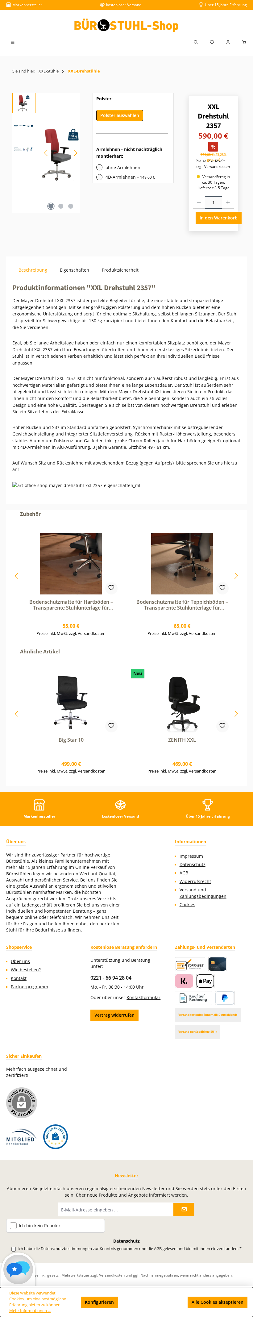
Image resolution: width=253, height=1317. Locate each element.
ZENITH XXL (182, 740)
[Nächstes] (75, 153)
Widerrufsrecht (195, 881)
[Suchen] (195, 42)
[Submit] (184, 1209)
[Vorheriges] (46, 153)
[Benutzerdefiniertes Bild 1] (21, 1136)
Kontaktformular (143, 997)
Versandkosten (112, 1275)
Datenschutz (192, 864)
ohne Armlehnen (123, 167)
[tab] (32, 270)
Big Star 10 (71, 740)
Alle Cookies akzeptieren (217, 1302)
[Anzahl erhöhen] (228, 202)
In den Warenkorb (219, 218)
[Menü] (12, 42)
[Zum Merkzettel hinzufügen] (111, 588)
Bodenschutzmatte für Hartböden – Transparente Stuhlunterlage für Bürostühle (71, 605)
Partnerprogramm (29, 987)
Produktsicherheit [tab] (120, 270)
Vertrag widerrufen (114, 1015)
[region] (46, 153)
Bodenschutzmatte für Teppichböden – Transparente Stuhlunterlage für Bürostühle (182, 605)
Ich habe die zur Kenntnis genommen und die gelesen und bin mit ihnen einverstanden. (130, 1248)
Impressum (191, 856)
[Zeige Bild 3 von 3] (70, 206)
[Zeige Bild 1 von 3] (50, 206)
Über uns (20, 961)
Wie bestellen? (26, 970)
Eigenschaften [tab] (74, 270)
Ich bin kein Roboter (39, 1225)
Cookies (187, 904)
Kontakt (19, 978)
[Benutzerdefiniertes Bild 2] (55, 1136)
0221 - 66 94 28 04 (110, 977)
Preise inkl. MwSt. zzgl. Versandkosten (213, 163)
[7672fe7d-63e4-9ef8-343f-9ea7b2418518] (61, 153)
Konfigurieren (99, 1302)
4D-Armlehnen (130, 177)
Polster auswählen (119, 115)
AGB (184, 873)
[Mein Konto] (228, 42)
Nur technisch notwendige (153, 1302)
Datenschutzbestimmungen (66, 1248)
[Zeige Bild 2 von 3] (60, 206)
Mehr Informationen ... (30, 1310)
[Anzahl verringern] (199, 202)
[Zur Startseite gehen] (126, 25)
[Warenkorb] (242, 42)
